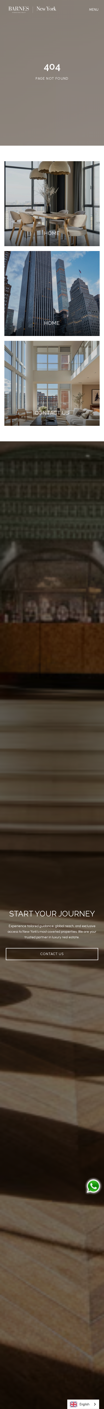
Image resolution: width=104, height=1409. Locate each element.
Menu (94, 10)
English (84, 1404)
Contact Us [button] (52, 954)
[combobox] (83, 1404)
